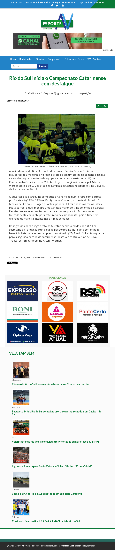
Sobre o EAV (84, 59)
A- (105, 106)
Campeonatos (55, 59)
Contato (97, 59)
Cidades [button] (40, 59)
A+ (99, 106)
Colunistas (70, 59)
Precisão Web (67, 545)
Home (13, 59)
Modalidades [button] (25, 59)
